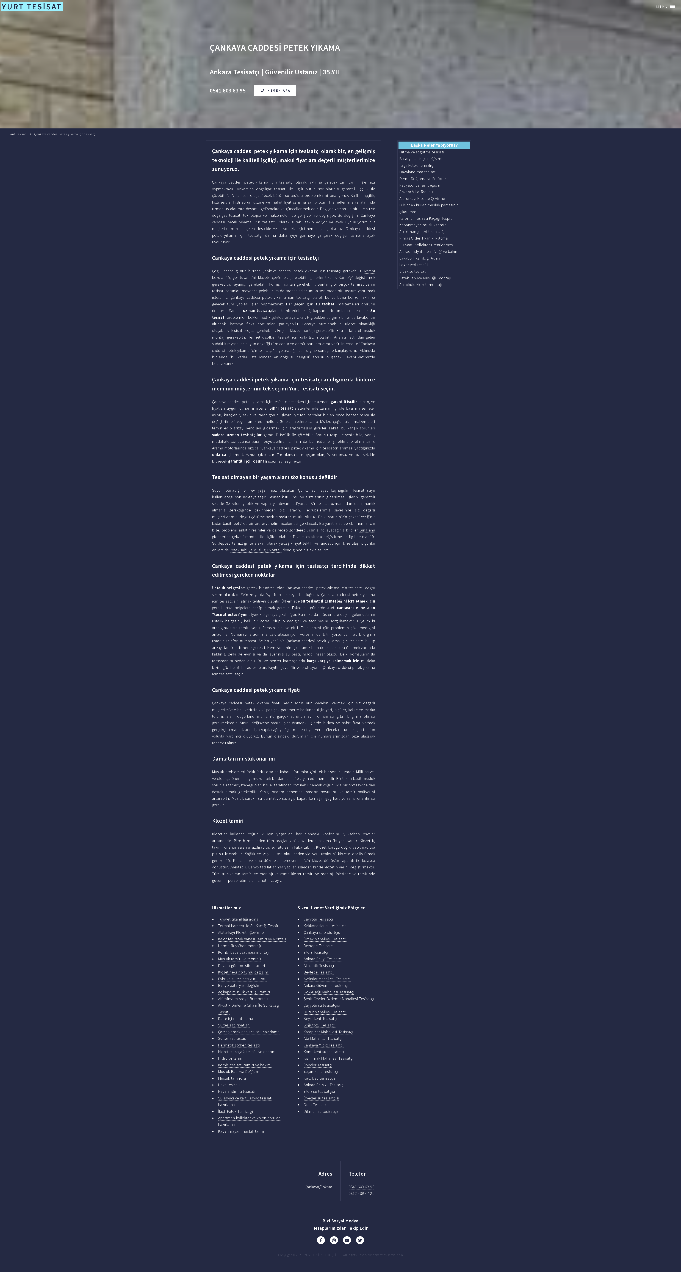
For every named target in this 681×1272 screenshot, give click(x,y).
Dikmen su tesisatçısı (322, 1111)
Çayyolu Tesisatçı (318, 919)
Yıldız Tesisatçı (316, 952)
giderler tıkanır (323, 277)
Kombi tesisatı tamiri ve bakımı (245, 1064)
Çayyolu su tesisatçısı (322, 1005)
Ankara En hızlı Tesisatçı (324, 1084)
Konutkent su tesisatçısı (324, 1051)
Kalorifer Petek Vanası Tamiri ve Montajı (252, 938)
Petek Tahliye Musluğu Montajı (256, 549)
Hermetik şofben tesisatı (239, 1045)
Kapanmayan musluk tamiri (242, 1131)
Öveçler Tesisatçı (318, 1064)
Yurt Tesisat (18, 134)
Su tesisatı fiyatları (234, 1025)
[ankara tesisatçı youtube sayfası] (347, 1240)
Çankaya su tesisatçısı (322, 932)
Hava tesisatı (229, 1084)
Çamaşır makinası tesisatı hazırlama (249, 1031)
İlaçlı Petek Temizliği (235, 1111)
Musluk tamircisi (232, 1078)
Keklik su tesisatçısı (320, 1078)
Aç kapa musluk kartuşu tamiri (244, 991)
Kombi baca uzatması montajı (243, 952)
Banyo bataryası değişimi (240, 985)
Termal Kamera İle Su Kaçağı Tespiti (249, 925)
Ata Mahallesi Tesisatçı (323, 1038)
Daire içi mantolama (235, 1018)
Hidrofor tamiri (231, 1058)
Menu (662, 6)
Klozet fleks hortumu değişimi (243, 972)
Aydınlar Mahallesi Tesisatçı (327, 978)
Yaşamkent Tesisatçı (321, 1071)
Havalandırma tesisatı (236, 1091)
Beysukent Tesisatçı (320, 1018)
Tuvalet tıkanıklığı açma (238, 919)
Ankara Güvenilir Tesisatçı (326, 985)
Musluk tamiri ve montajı (239, 958)
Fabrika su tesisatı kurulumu (242, 978)
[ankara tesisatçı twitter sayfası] (360, 1240)
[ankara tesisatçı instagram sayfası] (334, 1240)
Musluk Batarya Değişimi (239, 1071)
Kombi (369, 270)
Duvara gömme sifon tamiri (241, 965)
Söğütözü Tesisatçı (320, 1025)
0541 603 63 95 (361, 1186)
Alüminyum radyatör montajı (243, 998)
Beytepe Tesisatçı (319, 945)
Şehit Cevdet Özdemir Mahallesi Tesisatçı (339, 998)
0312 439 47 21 (361, 1193)
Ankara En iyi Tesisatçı (323, 958)
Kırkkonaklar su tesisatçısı (325, 925)
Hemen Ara (279, 90)
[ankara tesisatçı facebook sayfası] (321, 1240)
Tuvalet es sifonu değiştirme (317, 536)
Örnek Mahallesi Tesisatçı (325, 938)
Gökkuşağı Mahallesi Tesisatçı (329, 991)
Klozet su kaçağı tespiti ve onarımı (247, 1051)
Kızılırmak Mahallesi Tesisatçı (328, 1058)
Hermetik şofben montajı (239, 945)
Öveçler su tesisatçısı (321, 1098)
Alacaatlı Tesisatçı (319, 965)
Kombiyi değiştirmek (357, 277)
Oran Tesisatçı (316, 1104)
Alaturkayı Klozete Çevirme (241, 932)
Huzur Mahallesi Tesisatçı (325, 1011)
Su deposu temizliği (229, 543)
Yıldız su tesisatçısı (319, 1091)
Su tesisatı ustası (232, 1038)
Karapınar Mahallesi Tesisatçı (328, 1031)
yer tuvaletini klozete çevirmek (260, 277)
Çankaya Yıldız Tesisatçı (324, 1045)
